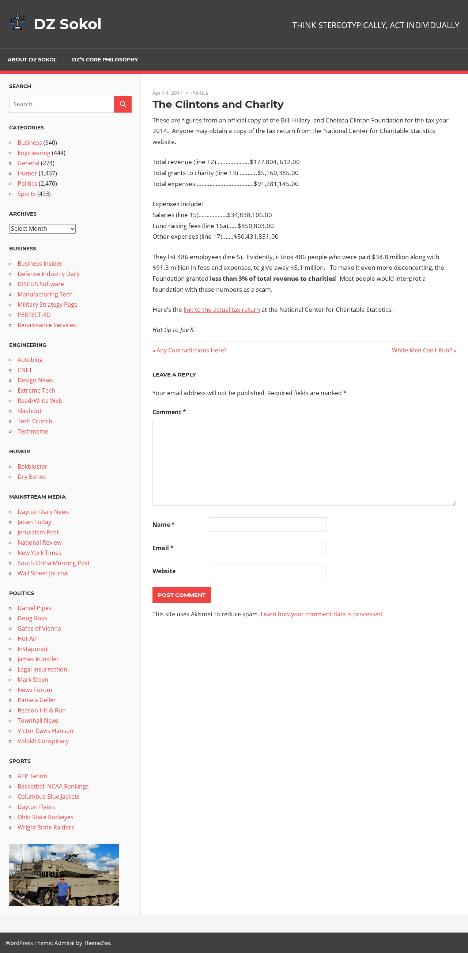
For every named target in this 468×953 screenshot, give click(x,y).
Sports (27, 194)
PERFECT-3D (34, 315)
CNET (25, 370)
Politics (199, 92)
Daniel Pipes (35, 608)
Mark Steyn (33, 680)
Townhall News (38, 720)
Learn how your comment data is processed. (322, 614)
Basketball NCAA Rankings (53, 786)
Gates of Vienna (39, 628)
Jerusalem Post (38, 532)
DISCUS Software (41, 284)
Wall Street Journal (43, 573)
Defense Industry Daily (49, 274)
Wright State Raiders (46, 827)
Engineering (34, 153)
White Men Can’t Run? (422, 350)
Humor (27, 173)
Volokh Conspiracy (43, 741)
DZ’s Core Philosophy (105, 59)
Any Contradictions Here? (191, 350)
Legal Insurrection (42, 669)
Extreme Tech (36, 390)
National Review (39, 542)
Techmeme (33, 431)
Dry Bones (32, 477)
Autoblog (30, 360)
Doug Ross (32, 618)
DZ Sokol (68, 24)
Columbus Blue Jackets (49, 797)
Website (164, 571)
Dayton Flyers (36, 807)
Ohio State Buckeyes (45, 817)
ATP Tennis (33, 776)
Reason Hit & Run (42, 710)
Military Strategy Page (48, 304)
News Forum (35, 690)
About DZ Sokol (32, 59)
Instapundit (33, 649)
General (28, 163)
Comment (169, 412)
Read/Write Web (40, 401)
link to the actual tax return (222, 309)
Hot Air (27, 639)
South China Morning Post (54, 563)
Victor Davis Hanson (45, 731)
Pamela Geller (37, 700)
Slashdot (30, 411)
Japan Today (34, 522)
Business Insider (40, 264)
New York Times (39, 553)
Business (30, 143)
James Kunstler (38, 659)
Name (163, 525)
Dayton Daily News (43, 512)
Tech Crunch (35, 421)
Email (163, 548)
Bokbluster (33, 466)
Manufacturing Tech (45, 294)
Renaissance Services (47, 325)
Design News (35, 380)
